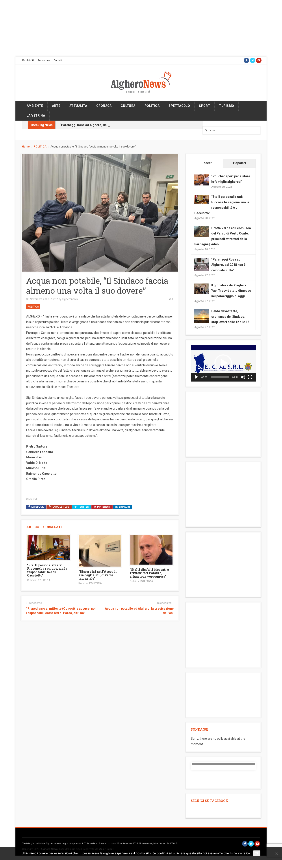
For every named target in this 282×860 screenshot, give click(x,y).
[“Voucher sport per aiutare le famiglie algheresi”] (201, 179)
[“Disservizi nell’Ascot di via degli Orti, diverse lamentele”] (100, 550)
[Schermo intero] (250, 377)
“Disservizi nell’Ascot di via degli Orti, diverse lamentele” (97, 574)
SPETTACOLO (179, 106)
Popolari (239, 163)
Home (26, 146)
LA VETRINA (36, 115)
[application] (223, 363)
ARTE (56, 106)
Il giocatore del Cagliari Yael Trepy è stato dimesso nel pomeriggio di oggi (231, 291)
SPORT (204, 106)
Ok (257, 853)
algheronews (70, 299)
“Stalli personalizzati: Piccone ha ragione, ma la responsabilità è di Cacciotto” (47, 570)
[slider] (220, 377)
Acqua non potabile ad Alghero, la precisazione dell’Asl (139, 611)
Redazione (44, 60)
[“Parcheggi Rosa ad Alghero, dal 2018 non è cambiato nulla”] (201, 264)
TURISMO (226, 106)
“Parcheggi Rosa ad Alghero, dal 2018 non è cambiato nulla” (103, 125)
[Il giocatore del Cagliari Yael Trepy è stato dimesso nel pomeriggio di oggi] (201, 288)
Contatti (58, 60)
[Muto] (243, 377)
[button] (223, 363)
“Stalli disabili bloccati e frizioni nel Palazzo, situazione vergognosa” (149, 572)
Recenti (207, 163)
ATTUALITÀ (78, 106)
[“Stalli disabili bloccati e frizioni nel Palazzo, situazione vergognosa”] (151, 549)
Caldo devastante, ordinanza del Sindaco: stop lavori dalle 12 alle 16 (230, 316)
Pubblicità (28, 60)
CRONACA (104, 106)
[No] (276, 853)
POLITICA (152, 106)
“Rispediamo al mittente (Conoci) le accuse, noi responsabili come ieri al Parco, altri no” (61, 611)
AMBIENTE (35, 106)
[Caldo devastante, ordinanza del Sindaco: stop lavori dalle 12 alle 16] (201, 316)
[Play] (196, 377)
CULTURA (128, 106)
